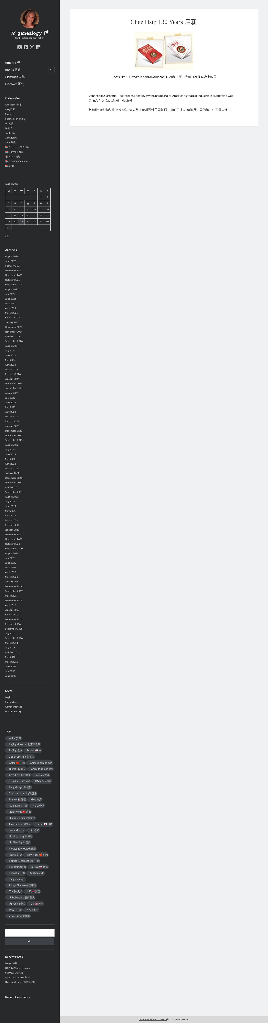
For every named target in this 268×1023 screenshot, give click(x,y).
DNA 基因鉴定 (43, 781)
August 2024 (11, 345)
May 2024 (10, 359)
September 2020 (14, 548)
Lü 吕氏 (9, 128)
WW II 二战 (15, 909)
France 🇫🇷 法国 (17, 799)
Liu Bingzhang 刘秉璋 (21, 836)
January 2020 (12, 581)
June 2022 (10, 454)
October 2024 (12, 336)
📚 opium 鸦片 (12, 156)
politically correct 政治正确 (24, 860)
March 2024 (11, 369)
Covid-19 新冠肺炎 (20, 774)
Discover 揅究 (14, 84)
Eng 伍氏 (9, 114)
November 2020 (13, 539)
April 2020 (10, 572)
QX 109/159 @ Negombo (18, 967)
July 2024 (10, 350)
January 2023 (12, 425)
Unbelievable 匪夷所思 (22, 897)
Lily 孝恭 (34, 830)
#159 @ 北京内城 (14, 972)
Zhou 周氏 (10, 142)
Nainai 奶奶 (15, 854)
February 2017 (13, 614)
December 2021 (13, 477)
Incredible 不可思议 (20, 824)
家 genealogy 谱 (29, 33)
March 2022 (11, 468)
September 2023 (14, 388)
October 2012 (12, 652)
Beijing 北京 (15, 750)
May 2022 (10, 458)
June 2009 (10, 666)
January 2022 (12, 473)
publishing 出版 (17, 866)
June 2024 (10, 355)
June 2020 (10, 562)
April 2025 (10, 308)
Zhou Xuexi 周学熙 (19, 916)
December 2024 (13, 326)
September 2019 (14, 590)
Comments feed (13, 706)
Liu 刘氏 (9, 123)
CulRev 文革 (43, 774)
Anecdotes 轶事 (13, 104)
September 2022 (14, 440)
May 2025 (10, 303)
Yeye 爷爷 (32, 909)
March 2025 (11, 312)
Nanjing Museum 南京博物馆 (20, 982)
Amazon (158, 77)
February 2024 (13, 374)
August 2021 (11, 496)
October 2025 (12, 279)
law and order (17, 830)
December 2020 (13, 534)
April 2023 (10, 411)
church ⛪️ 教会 (17, 768)
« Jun (7, 236)
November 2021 (13, 482)
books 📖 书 (34, 750)
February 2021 (13, 524)
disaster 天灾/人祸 (19, 781)
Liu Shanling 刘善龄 (20, 842)
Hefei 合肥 (38, 805)
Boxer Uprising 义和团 (21, 756)
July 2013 (10, 647)
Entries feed (11, 701)
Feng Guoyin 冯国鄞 (20, 787)
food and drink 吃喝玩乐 (23, 793)
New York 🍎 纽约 (37, 854)
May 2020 (10, 567)
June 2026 (10, 260)
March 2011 (11, 661)
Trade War (10, 132)
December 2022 (13, 430)
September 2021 (14, 491)
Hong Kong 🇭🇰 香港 (20, 811)
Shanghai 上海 (17, 872)
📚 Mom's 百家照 (14, 151)
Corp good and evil (42, 768)
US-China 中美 (17, 903)
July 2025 (10, 293)
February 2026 (13, 265)
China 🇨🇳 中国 (17, 762)
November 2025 (13, 275)
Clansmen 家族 (15, 77)
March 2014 (11, 642)
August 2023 (11, 392)
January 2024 (12, 378)
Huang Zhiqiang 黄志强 (22, 818)
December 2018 (13, 600)
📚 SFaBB (10, 165)
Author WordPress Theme (153, 1019)
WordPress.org (13, 711)
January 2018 (12, 609)
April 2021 (10, 515)
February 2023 (13, 421)
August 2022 (11, 444)
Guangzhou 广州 (18, 805)
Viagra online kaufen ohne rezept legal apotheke (142, 111)
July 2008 (10, 671)
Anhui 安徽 (15, 738)
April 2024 (10, 364)
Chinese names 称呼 (41, 762)
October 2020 (12, 543)
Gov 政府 (36, 799)
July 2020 (10, 557)
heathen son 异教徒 (15, 118)
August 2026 (11, 256)
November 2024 (13, 331)
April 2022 (10, 463)
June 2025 (10, 298)
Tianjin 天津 (15, 891)
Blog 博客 (10, 109)
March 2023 (11, 416)
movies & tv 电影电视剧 (22, 848)
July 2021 (10, 501)
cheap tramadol (99, 111)
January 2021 (12, 529)
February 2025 (13, 317)
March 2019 (11, 595)
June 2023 (10, 402)
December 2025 (13, 270)
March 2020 (11, 576)
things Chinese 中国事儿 (22, 885)
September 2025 (14, 284)
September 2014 (14, 638)
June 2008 (10, 675)
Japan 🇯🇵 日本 (44, 824)
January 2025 (12, 322)
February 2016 (13, 623)
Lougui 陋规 (11, 963)
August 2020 (11, 553)
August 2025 (11, 289)
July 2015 (10, 633)
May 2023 (10, 407)
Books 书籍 (13, 70)
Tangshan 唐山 (17, 879)
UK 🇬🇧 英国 (33, 891)
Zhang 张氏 (11, 137)
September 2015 (14, 628)
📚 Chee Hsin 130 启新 (17, 147)
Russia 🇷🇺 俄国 (39, 866)
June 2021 (10, 506)
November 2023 (13, 383)
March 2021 (11, 520)
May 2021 (10, 510)
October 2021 (12, 487)
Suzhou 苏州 (37, 872)
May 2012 (10, 656)
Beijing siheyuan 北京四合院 (24, 744)
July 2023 (10, 397)
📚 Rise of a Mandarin (16, 161)
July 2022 (10, 449)
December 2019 (13, 586)
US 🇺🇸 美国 (37, 903)
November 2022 (13, 435)
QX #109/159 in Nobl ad (17, 977)
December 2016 (13, 619)
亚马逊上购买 (207, 77)
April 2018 (10, 605)
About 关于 (12, 62)
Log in (8, 697)
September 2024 (14, 341)
